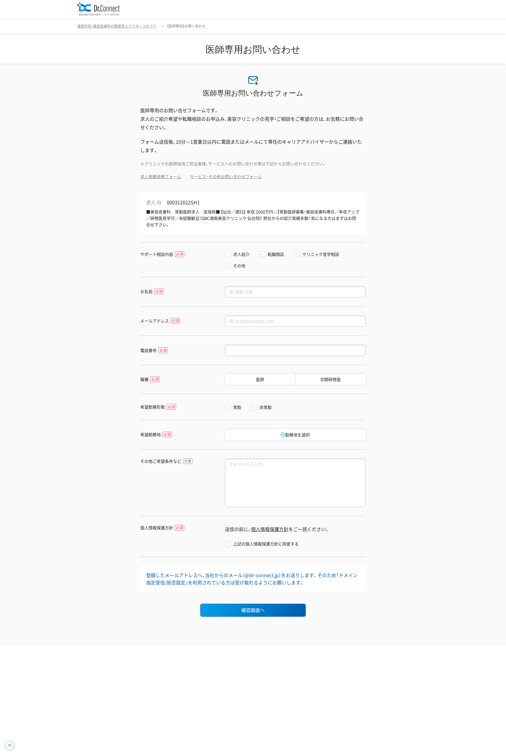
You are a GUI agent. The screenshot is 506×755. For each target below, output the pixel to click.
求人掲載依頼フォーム (160, 176)
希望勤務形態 (152, 407)
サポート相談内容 (156, 254)
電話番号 (148, 350)
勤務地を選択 (297, 435)
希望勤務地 (150, 434)
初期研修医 (330, 379)
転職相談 (276, 254)
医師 (260, 379)
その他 (239, 265)
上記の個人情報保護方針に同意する (266, 543)
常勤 (237, 407)
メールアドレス (154, 321)
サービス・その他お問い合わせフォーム (226, 176)
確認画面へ (253, 609)
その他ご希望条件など (160, 461)
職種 (144, 379)
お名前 (146, 291)
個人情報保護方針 (156, 527)
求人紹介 (241, 254)
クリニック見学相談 (320, 254)
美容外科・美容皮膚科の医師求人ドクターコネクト (116, 26)
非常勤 (265, 407)
